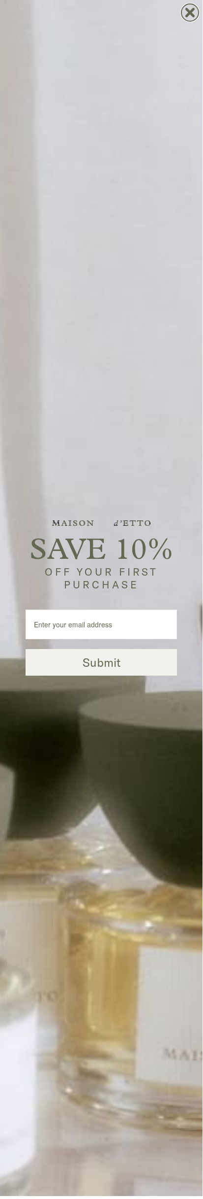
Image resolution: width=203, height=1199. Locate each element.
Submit (101, 662)
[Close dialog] (190, 12)
